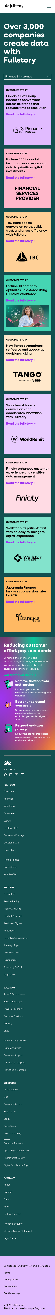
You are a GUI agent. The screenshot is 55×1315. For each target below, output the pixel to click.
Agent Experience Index (16, 1151)
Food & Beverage (13, 1002)
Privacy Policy (11, 1280)
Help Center (10, 1112)
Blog (6, 1097)
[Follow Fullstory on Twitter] (5, 775)
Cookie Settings (12, 1293)
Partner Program (12, 1214)
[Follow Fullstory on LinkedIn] (10, 775)
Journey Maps (11, 945)
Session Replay (11, 902)
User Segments (12, 953)
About (7, 1185)
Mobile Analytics (12, 909)
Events (7, 1199)
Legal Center (10, 1239)
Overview (9, 792)
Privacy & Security (13, 1224)
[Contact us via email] (22, 775)
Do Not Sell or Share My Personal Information (27, 1266)
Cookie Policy (11, 1287)
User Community (12, 1134)
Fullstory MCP (11, 828)
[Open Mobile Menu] (49, 6)
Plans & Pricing (11, 860)
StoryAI (7, 821)
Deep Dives (10, 1126)
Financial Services (13, 1016)
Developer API (11, 843)
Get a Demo (10, 867)
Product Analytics (13, 916)
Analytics (8, 799)
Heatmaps (9, 931)
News (6, 1207)
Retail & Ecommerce (14, 994)
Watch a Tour (11, 875)
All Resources (11, 1090)
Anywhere (9, 814)
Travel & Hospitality (13, 1009)
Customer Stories (13, 1104)
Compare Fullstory (13, 1143)
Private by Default (13, 967)
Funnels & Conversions (16, 938)
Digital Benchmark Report (17, 1165)
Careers (8, 1192)
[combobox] (5, 77)
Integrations (10, 850)
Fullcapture (9, 894)
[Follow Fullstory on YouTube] (16, 775)
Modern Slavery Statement (18, 1231)
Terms (7, 1273)
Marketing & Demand (15, 1070)
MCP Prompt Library (14, 1158)
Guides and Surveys (14, 835)
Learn (7, 1119)
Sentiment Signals (13, 923)
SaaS (6, 1031)
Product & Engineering (15, 1041)
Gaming (8, 1024)
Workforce (9, 806)
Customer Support (13, 1055)
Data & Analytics (12, 1048)
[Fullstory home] (14, 6)
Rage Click (9, 975)
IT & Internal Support (14, 1063)
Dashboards (10, 960)
